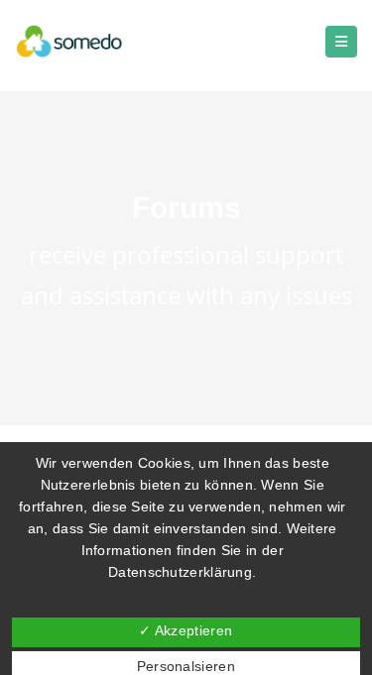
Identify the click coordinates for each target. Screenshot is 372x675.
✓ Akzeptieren (185, 630)
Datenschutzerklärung (180, 572)
